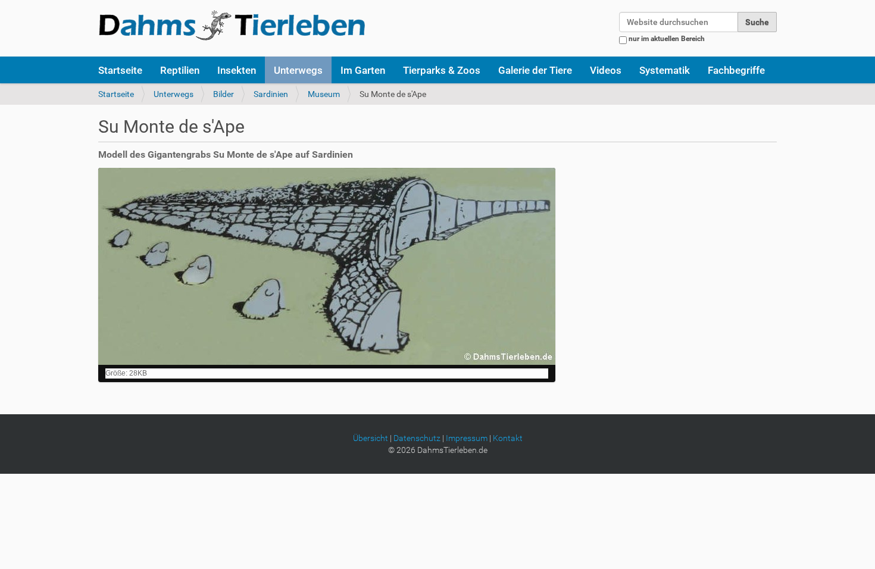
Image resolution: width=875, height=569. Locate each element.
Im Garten (362, 70)
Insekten (236, 70)
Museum (324, 94)
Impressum (467, 438)
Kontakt (508, 438)
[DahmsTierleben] (231, 25)
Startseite (120, 70)
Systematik (664, 70)
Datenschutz (416, 438)
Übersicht (370, 438)
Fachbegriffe (736, 70)
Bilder (223, 94)
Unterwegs (298, 70)
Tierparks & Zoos (441, 70)
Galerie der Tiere (535, 70)
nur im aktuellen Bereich (667, 39)
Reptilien (179, 70)
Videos (605, 70)
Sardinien (271, 94)
